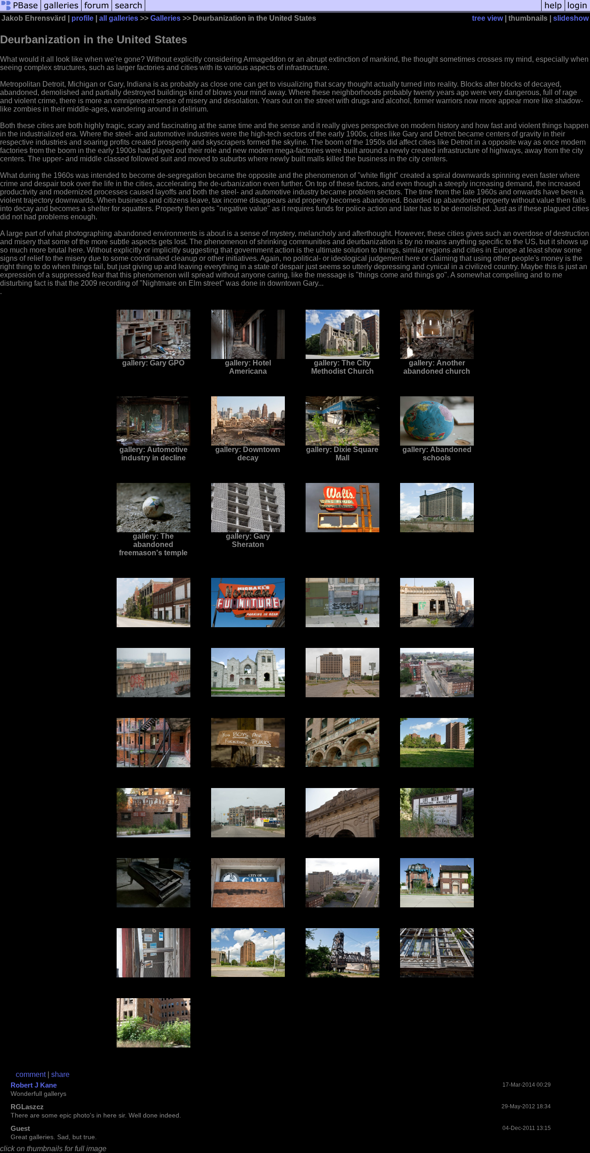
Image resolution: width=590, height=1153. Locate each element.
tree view (487, 18)
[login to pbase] (577, 10)
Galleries (165, 18)
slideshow (571, 18)
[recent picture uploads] (61, 10)
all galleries (118, 18)
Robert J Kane (34, 1085)
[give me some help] (553, 10)
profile (82, 18)
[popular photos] (343, 10)
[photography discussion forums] (97, 10)
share (60, 1074)
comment (31, 1074)
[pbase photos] (20, 10)
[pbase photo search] (128, 10)
